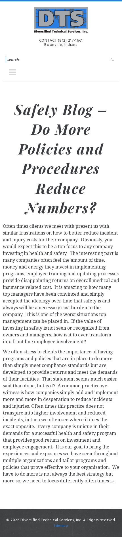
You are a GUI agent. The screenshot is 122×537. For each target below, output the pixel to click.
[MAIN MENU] (12, 72)
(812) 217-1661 (70, 40)
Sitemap (61, 526)
